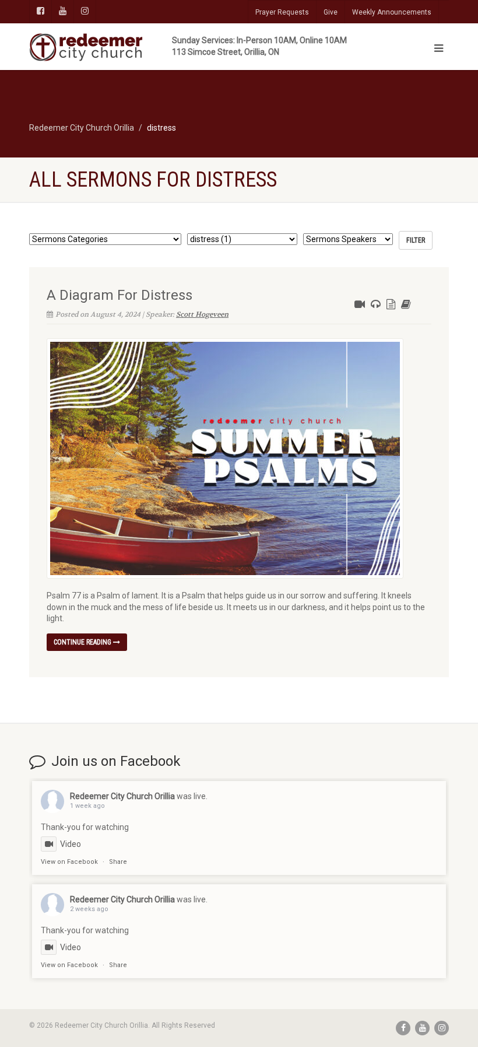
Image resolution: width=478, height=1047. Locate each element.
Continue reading (83, 642)
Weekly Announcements (391, 12)
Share (118, 862)
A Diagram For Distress (119, 295)
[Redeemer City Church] (129, 47)
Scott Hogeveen (202, 314)
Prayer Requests (282, 12)
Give (331, 12)
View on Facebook (69, 862)
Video (70, 844)
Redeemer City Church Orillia (122, 796)
